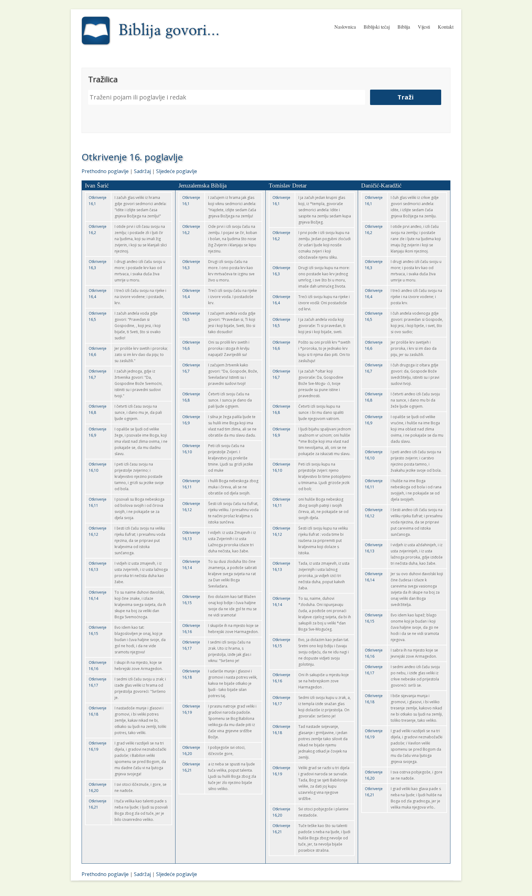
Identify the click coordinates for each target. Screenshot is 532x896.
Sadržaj (142, 171)
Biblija (403, 26)
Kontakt (445, 26)
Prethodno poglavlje (105, 171)
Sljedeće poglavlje (176, 171)
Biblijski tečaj (377, 26)
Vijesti (424, 26)
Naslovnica (345, 26)
